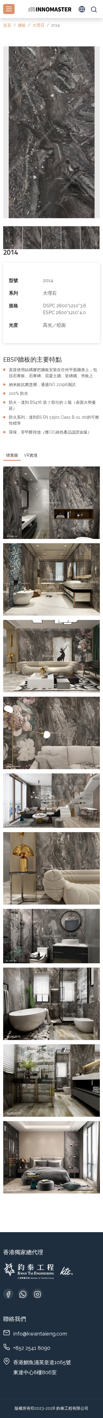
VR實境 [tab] (30, 455)
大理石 (38, 25)
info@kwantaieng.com (40, 1334)
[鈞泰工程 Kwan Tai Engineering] (50, 8)
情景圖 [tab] (12, 455)
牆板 (22, 25)
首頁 (7, 25)
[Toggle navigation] (9, 9)
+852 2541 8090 (31, 1348)
